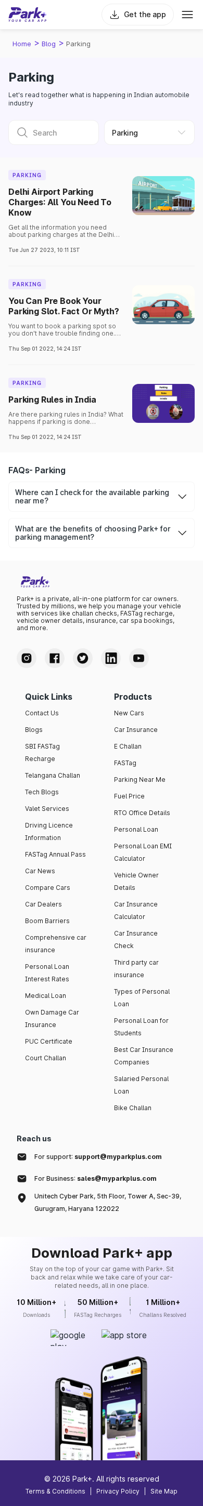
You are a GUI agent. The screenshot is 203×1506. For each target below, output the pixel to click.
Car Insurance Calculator (136, 910)
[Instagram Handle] (26, 658)
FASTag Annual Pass (55, 854)
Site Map (163, 1491)
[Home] (27, 14)
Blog (49, 43)
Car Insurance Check (136, 939)
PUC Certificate (48, 1041)
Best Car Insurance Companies (143, 1056)
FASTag (125, 763)
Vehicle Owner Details (136, 881)
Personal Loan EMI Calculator (143, 852)
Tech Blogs (42, 792)
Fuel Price (129, 796)
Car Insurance (136, 730)
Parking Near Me (140, 779)
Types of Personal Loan (142, 998)
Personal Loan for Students (141, 1027)
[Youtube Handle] (139, 658)
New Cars (129, 713)
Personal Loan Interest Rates (47, 973)
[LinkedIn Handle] (111, 658)
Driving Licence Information (49, 831)
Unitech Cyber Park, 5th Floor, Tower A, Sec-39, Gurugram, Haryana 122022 (107, 1202)
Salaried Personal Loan (141, 1085)
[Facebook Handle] (55, 658)
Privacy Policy (117, 1491)
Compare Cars (47, 887)
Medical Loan (45, 995)
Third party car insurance (136, 968)
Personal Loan (136, 829)
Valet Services (47, 808)
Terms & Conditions (55, 1491)
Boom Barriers (47, 921)
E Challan (128, 746)
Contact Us (42, 713)
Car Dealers (43, 904)
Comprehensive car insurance (55, 944)
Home (21, 43)
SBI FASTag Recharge (42, 752)
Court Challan (45, 1058)
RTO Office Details (142, 813)
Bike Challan (132, 1108)
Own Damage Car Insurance (52, 1018)
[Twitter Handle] (83, 658)
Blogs (34, 730)
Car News (40, 871)
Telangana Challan (52, 775)
